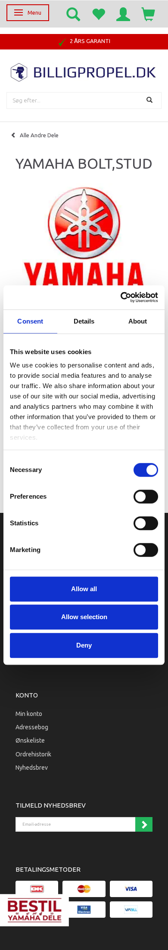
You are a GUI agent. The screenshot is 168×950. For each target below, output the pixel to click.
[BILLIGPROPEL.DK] (84, 71)
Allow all (84, 588)
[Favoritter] (98, 14)
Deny (84, 645)
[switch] (146, 496)
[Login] (123, 14)
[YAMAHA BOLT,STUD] (84, 247)
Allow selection (84, 616)
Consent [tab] (30, 321)
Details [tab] (84, 321)
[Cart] (148, 14)
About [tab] (137, 321)
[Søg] (151, 100)
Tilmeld (143, 824)
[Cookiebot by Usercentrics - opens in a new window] (121, 297)
